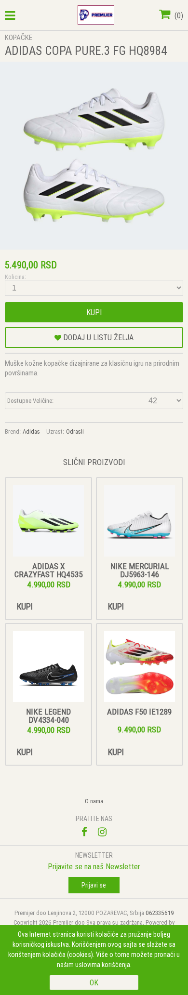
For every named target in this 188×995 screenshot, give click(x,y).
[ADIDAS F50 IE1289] (139, 667)
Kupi (94, 312)
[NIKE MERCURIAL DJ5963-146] (139, 521)
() (178, 15)
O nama (94, 801)
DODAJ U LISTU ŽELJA (97, 337)
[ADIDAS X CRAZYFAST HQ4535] (48, 521)
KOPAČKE (18, 37)
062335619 (160, 913)
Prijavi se (93, 885)
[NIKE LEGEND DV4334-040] (48, 667)
